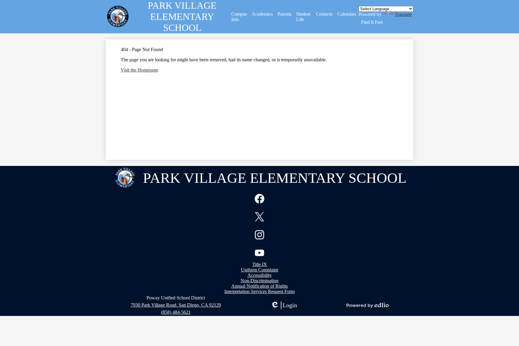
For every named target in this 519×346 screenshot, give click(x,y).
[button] (239, 17)
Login (284, 305)
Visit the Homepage (139, 69)
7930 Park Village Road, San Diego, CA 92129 (176, 305)
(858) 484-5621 (176, 312)
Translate (403, 14)
